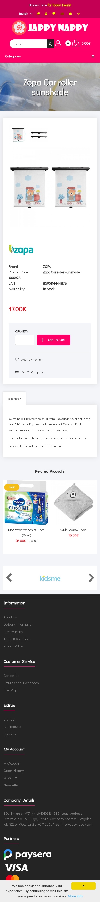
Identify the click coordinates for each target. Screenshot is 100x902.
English (23, 13)
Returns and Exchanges (21, 682)
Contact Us (11, 675)
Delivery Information (18, 624)
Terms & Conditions (17, 639)
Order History (14, 770)
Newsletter (11, 785)
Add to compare (32, 372)
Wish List (10, 777)
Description (14, 398)
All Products (12, 726)
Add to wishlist (31, 359)
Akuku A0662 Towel (73, 529)
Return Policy (13, 646)
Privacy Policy (13, 631)
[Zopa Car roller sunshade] (50, 187)
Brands (9, 719)
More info (75, 896)
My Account (12, 763)
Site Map (10, 690)
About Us (10, 617)
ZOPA (47, 266)
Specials (10, 734)
